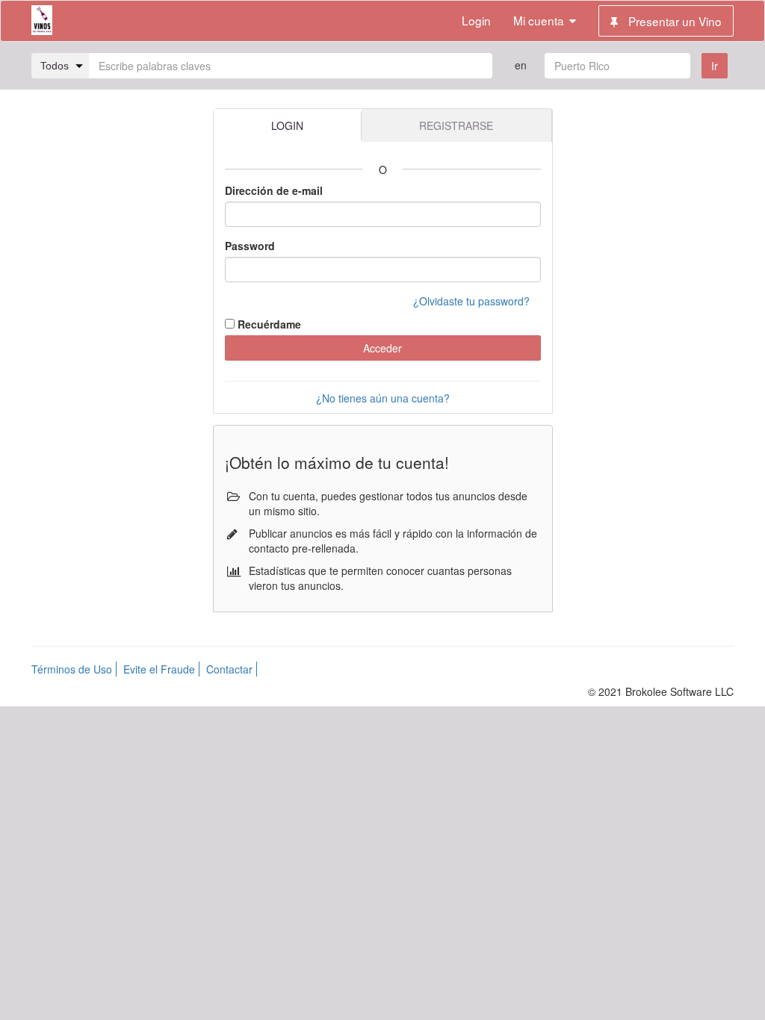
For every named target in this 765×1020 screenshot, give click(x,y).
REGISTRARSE (456, 125)
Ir (714, 65)
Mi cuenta (538, 20)
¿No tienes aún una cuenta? (383, 398)
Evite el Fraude (159, 669)
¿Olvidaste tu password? (471, 300)
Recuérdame (269, 324)
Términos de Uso (71, 669)
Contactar (229, 669)
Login (476, 20)
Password (250, 245)
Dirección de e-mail (274, 190)
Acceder (382, 347)
